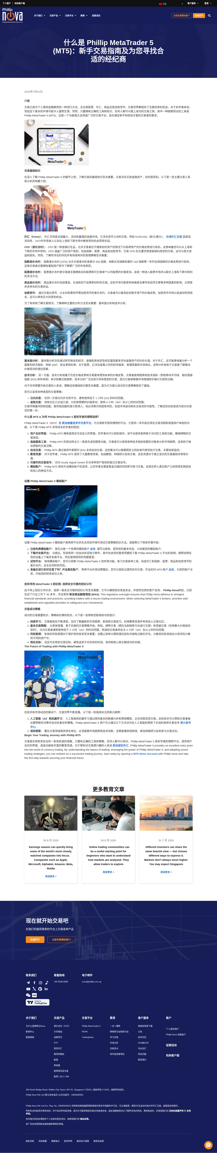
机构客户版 (20, 3)
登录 (206, 3)
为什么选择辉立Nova (35, 1026)
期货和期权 (59, 1054)
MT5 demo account (145, 753)
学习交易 (114, 1037)
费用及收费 (98, 1141)
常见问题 (142, 1054)
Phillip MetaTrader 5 (91, 1026)
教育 (83, 15)
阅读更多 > (51, 876)
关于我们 (38, 15)
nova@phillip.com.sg (91, 981)
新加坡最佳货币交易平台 (76, 423)
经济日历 (142, 1037)
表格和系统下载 (145, 1026)
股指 (56, 1059)
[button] (209, 15)
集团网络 (30, 1037)
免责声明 (68, 1141)
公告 (140, 1031)
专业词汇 (142, 1048)
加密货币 (58, 1037)
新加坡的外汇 (121, 745)
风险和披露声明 (176, 1111)
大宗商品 (58, 1031)
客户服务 (191, 3)
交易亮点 (114, 1048)
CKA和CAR (143, 1043)
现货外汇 (58, 1048)
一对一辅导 (115, 1026)
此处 (93, 548)
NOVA (85, 1031)
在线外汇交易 (174, 236)
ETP (56, 1043)
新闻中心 (30, 1031)
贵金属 (57, 1065)
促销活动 (96, 15)
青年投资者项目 (117, 1054)
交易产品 (54, 15)
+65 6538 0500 (61, 981)
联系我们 (142, 1059)
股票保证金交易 (61, 1071)
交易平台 (69, 15)
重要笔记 (55, 1141)
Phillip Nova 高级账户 (176, 1034)
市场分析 (114, 1043)
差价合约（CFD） (62, 1026)
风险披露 (43, 1141)
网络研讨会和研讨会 (119, 1031)
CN (164, 4)
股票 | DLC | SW (61, 1076)
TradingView (87, 1037)
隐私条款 (30, 1141)
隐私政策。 (85, 1119)
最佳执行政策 (83, 1141)
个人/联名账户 (172, 1029)
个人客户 (7, 3)
